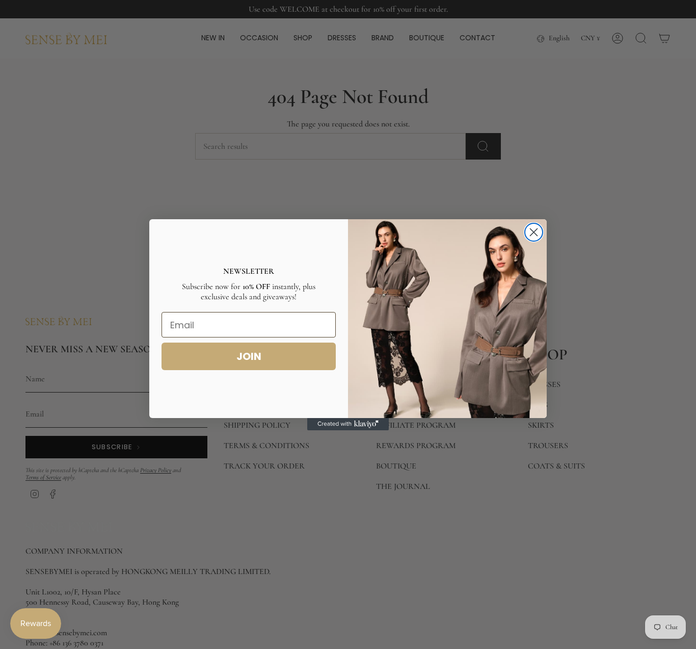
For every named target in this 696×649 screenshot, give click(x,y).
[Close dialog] (534, 232)
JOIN (248, 356)
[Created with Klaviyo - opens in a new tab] (348, 424)
